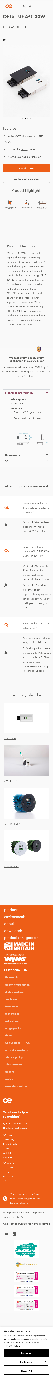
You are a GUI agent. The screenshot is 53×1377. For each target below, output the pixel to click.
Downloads (12, 455)
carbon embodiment (17, 984)
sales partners (13, 1064)
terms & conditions (16, 1050)
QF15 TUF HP (10, 738)
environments (14, 916)
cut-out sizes (12, 1042)
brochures (10, 999)
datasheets (11, 1006)
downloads (13, 930)
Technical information (19, 392)
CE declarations (14, 992)
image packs (12, 1028)
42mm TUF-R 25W (12, 823)
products (11, 909)
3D (7, 461)
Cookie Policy (15, 1346)
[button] (5, 80)
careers (9, 1071)
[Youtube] (6, 1233)
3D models (11, 977)
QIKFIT (24, 149)
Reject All (26, 1370)
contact (9, 1079)
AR (28, 1042)
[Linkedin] (14, 1233)
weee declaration (15, 1086)
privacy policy (13, 1057)
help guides (11, 1013)
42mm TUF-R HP (11, 866)
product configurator (21, 937)
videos (8, 1035)
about (9, 923)
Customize (26, 1361)
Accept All (26, 1353)
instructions (11, 1021)
